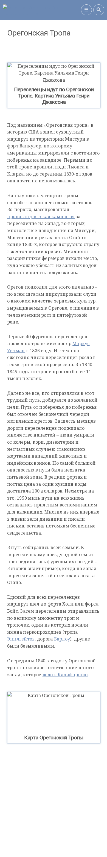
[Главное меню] (86, 9)
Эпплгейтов (21, 639)
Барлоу (62, 639)
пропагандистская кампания (41, 216)
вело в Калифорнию (65, 675)
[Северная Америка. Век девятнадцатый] (42, 9)
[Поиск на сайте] (99, 9)
